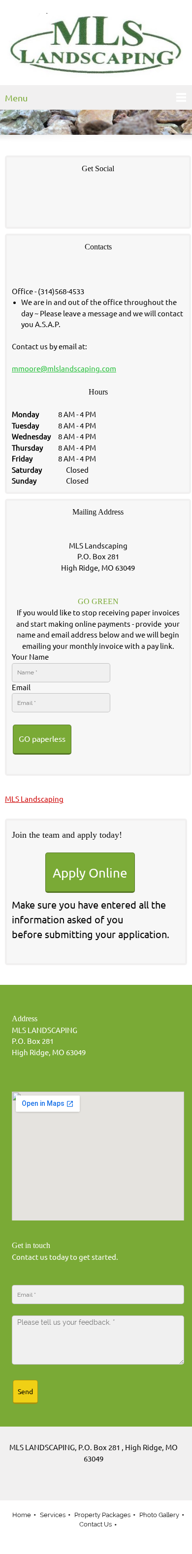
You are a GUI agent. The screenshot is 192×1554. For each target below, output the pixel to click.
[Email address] (93, 1485)
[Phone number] (78, 1485)
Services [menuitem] (52, 1515)
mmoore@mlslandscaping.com (64, 369)
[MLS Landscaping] (96, 45)
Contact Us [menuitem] (95, 1524)
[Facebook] (22, 198)
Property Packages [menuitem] (102, 1515)
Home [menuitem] (21, 1515)
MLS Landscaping (34, 799)
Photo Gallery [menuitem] (159, 1515)
